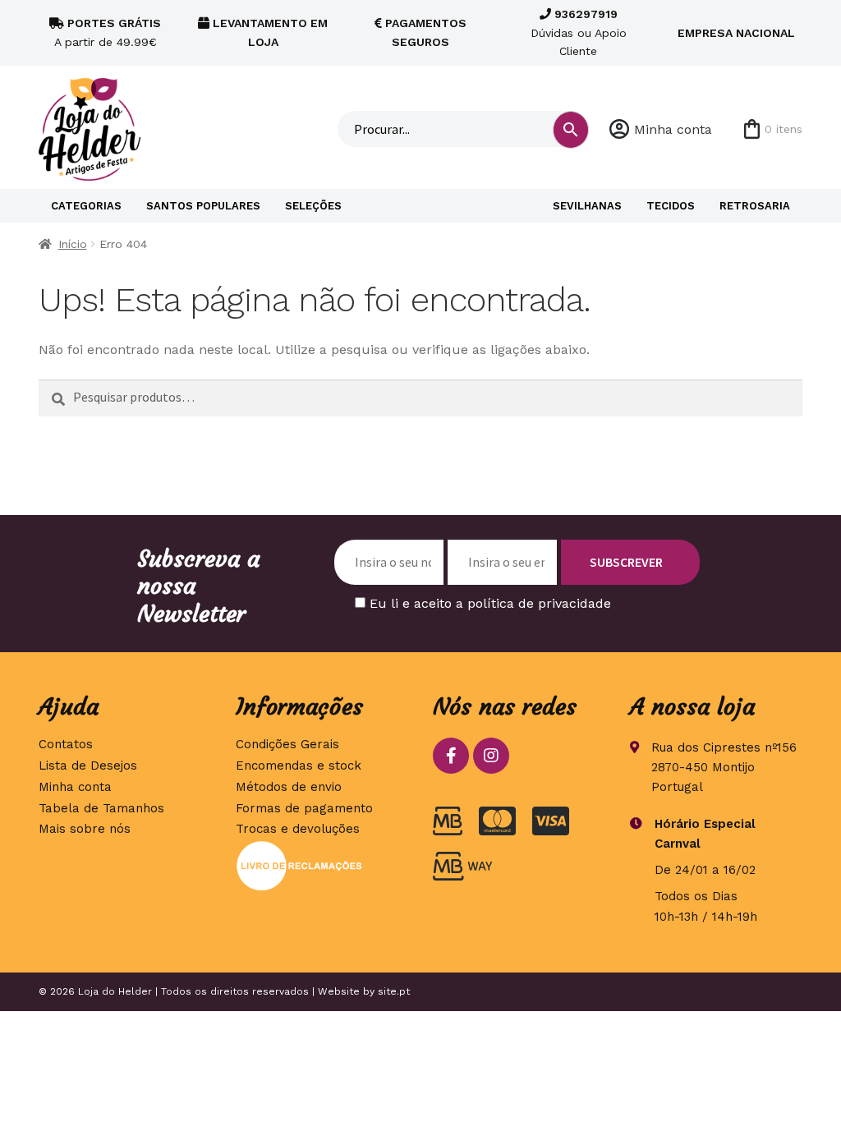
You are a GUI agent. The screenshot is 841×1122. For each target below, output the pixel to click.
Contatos (66, 744)
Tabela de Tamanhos (101, 808)
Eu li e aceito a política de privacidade (490, 603)
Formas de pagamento (304, 808)
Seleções (313, 206)
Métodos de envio (289, 786)
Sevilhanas (587, 206)
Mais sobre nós (85, 828)
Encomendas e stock (298, 765)
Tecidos (670, 206)
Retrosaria (754, 206)
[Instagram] (491, 756)
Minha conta (673, 129)
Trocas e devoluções (298, 828)
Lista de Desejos (88, 765)
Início (72, 244)
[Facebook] (451, 756)
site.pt (394, 991)
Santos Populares (203, 206)
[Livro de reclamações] (322, 865)
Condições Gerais (287, 744)
